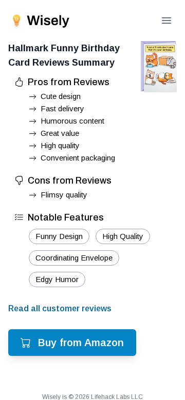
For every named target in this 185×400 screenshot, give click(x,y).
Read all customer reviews (60, 308)
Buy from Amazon (81, 342)
